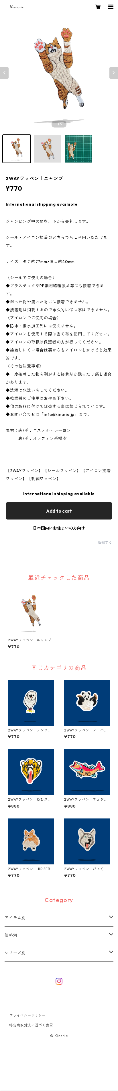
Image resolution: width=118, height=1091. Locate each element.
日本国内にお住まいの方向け (59, 528)
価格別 (11, 935)
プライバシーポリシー (27, 1015)
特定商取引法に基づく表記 (31, 1025)
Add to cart (59, 511)
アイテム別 (15, 917)
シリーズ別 (15, 952)
